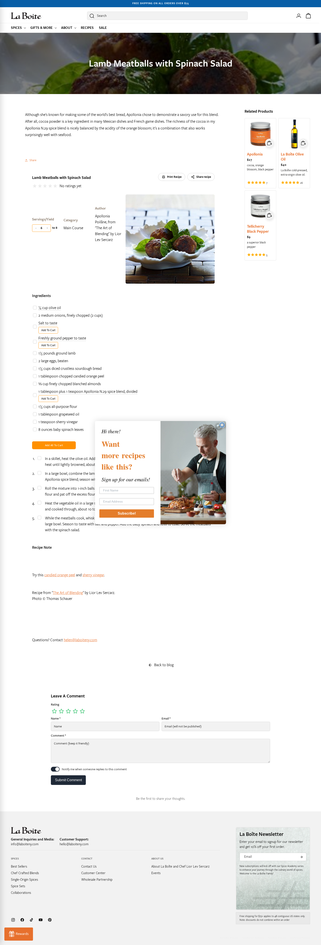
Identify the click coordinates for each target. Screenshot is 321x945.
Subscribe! (127, 513)
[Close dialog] (222, 425)
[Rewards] (18, 934)
